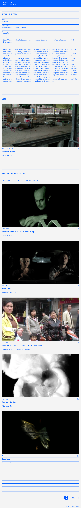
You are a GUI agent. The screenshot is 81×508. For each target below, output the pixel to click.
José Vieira (7, 236)
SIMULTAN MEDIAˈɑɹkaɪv (9, 4)
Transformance (8, 151)
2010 (3, 148)
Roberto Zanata (8, 463)
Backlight (6, 288)
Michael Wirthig (9, 406)
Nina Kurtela (8, 155)
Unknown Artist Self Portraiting (18, 232)
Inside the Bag (9, 402)
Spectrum (6, 459)
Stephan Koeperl (24, 349)
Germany (5, 342)
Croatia (10, 148)
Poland (4, 285)
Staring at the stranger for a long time (22, 345)
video (23, 28)
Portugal (5, 229)
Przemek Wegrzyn (9, 292)
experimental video (10, 28)
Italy (4, 456)
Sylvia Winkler (8, 349)
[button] (77, 3)
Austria (5, 399)
